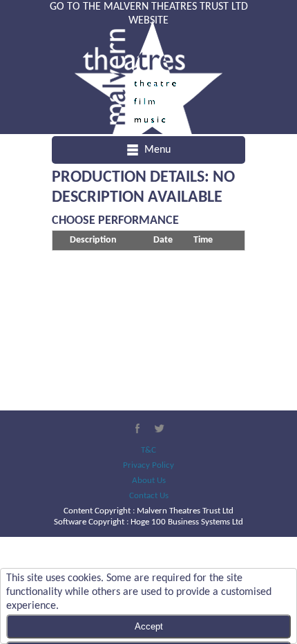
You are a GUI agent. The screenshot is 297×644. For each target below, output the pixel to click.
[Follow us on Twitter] (159, 428)
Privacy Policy (148, 465)
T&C (148, 450)
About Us (149, 480)
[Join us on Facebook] (137, 428)
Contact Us (149, 495)
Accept (149, 626)
